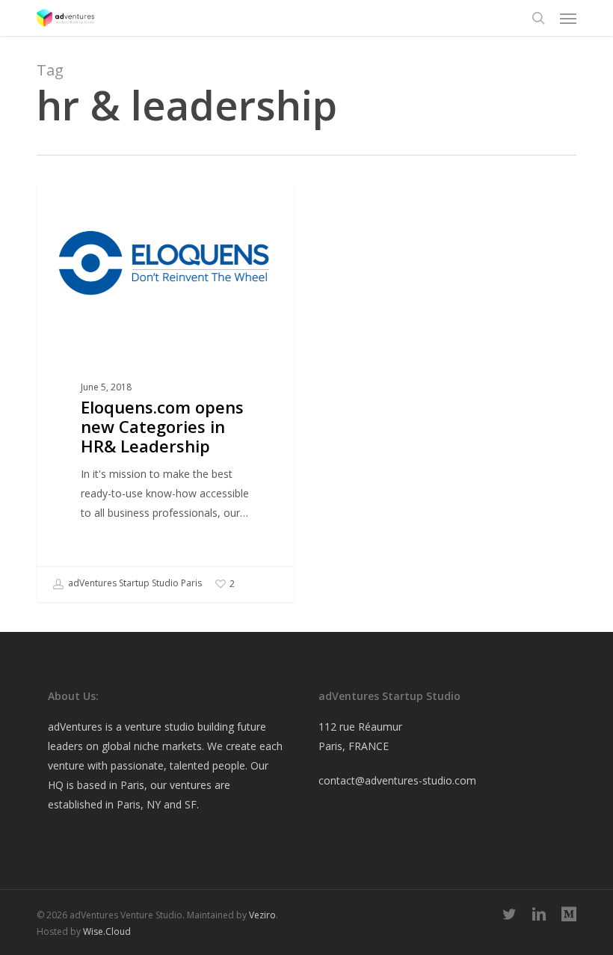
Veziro (262, 915)
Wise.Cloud (107, 931)
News (74, 209)
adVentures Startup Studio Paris (134, 583)
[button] (568, 17)
